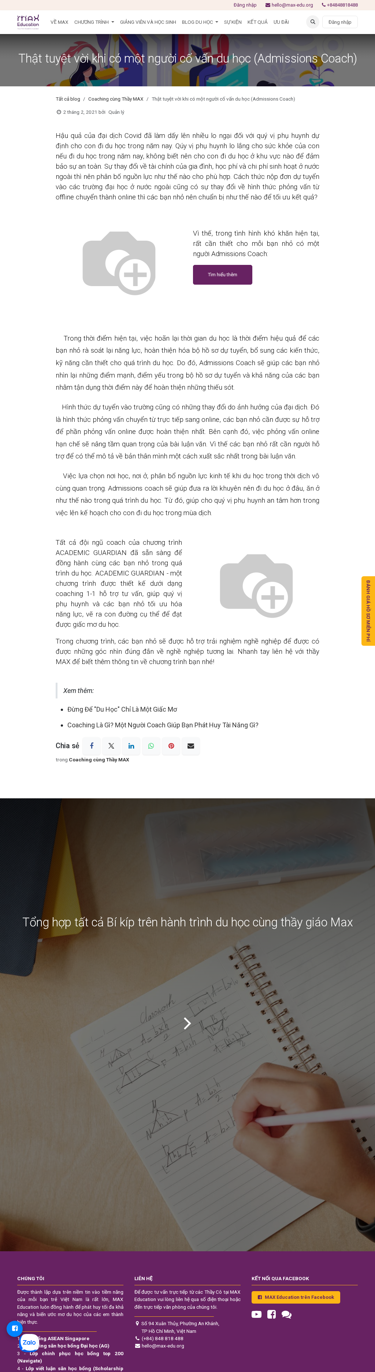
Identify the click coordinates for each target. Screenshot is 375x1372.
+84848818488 (342, 5)
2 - (63, 1346)
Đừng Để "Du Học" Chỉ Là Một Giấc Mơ (122, 709)
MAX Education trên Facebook (299, 1297)
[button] (312, 22)
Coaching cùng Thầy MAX (116, 99)
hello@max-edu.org (292, 5)
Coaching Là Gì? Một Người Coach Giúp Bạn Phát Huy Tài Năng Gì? (163, 725)
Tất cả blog (68, 99)
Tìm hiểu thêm (222, 274)
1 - (53, 1338)
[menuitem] (59, 22)
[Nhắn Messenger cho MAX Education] (15, 1329)
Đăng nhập (245, 5)
